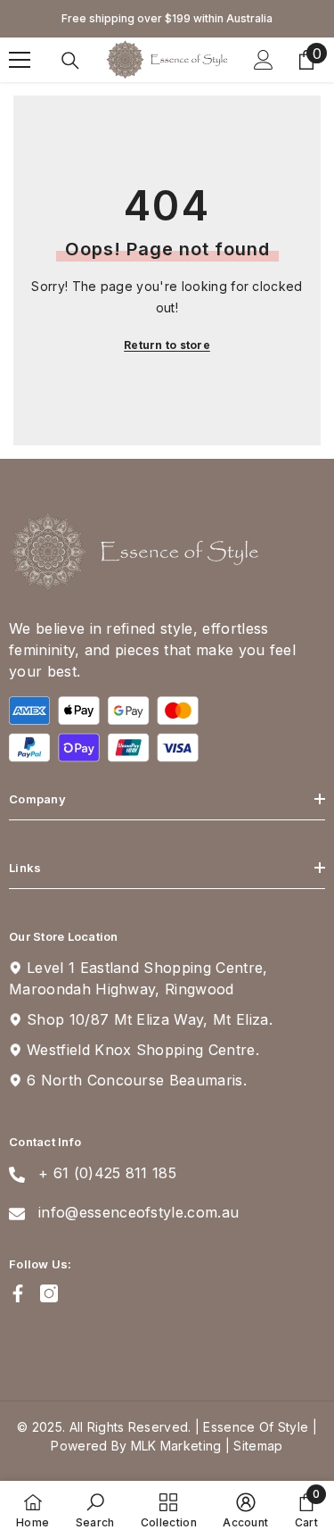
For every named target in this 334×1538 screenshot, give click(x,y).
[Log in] (263, 60)
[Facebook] (18, 1293)
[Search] (70, 60)
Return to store (167, 345)
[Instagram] (49, 1293)
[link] (95, 1509)
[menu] (19, 60)
